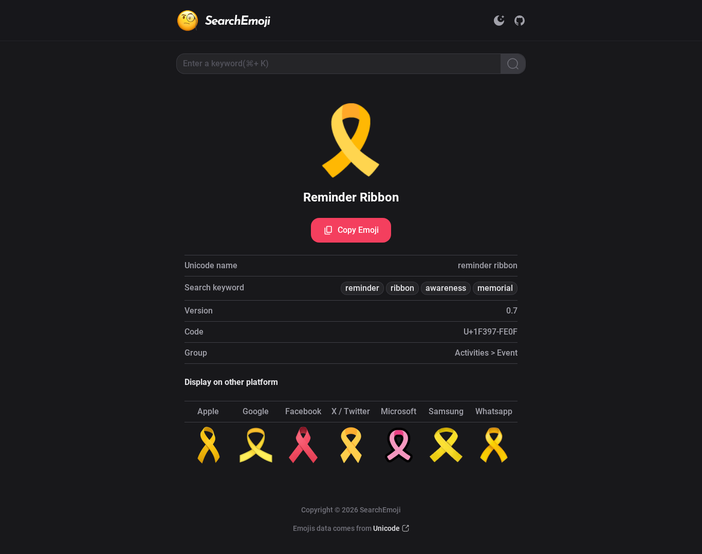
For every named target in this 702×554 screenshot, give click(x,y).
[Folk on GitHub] (519, 20)
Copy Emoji (358, 230)
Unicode (386, 528)
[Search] (513, 63)
